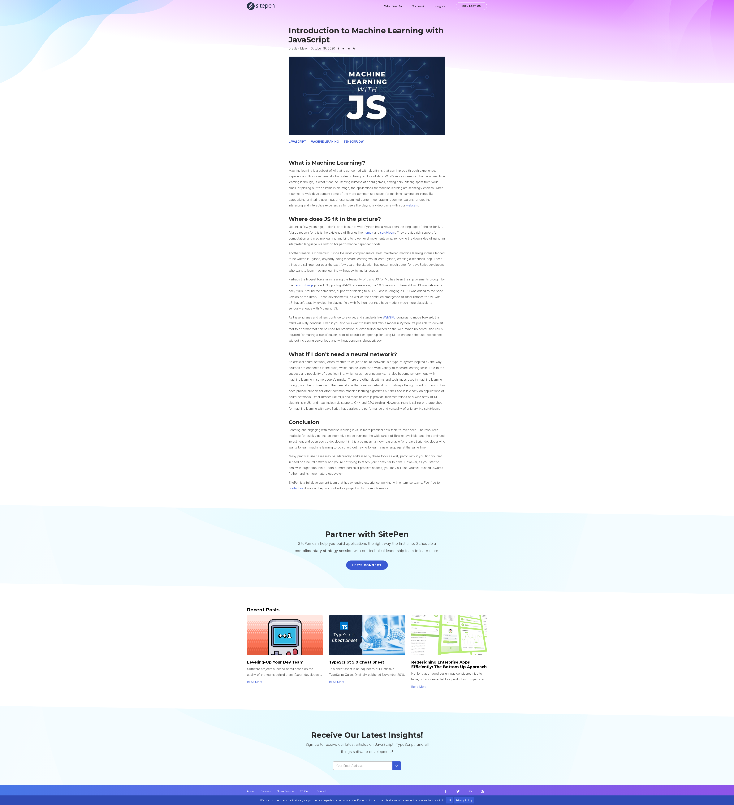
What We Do (393, 6)
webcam (412, 205)
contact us (296, 488)
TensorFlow (354, 141)
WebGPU (389, 317)
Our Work (418, 6)
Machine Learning (325, 141)
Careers (266, 791)
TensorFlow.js (303, 285)
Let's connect (367, 565)
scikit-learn (387, 232)
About (250, 791)
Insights (439, 6)
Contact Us (471, 6)
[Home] (261, 6)
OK (449, 800)
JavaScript (297, 141)
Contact (321, 791)
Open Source (285, 791)
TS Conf (305, 791)
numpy (368, 232)
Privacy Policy (464, 800)
